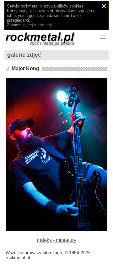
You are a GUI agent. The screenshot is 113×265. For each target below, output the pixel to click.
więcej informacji (37, 25)
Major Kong (25, 68)
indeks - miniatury (56, 240)
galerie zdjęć (24, 55)
